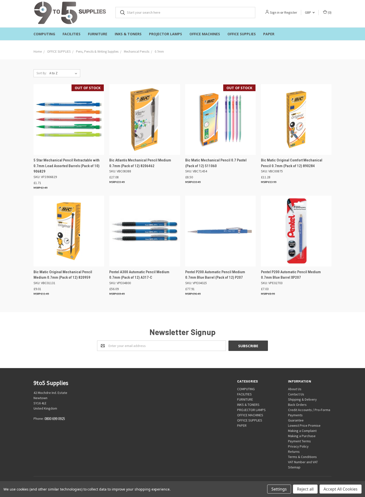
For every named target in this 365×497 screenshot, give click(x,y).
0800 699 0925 (54, 418)
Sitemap (294, 467)
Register (290, 12)
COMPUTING (44, 34)
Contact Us (296, 394)
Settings (279, 489)
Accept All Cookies (341, 489)
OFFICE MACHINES (204, 34)
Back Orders (297, 404)
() (329, 12)
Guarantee (296, 420)
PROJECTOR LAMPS (165, 34)
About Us (294, 389)
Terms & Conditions (302, 457)
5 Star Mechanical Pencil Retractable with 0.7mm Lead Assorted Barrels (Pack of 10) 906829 (67, 166)
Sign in (275, 12)
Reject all (305, 489)
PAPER (268, 34)
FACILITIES (71, 34)
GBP (308, 12)
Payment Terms (299, 441)
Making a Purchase (302, 436)
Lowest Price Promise (304, 425)
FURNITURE (97, 34)
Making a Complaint (302, 430)
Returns (294, 451)
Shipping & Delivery (302, 399)
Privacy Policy (298, 446)
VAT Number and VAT (303, 462)
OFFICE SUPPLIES (241, 34)
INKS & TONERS (128, 34)
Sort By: (41, 73)
